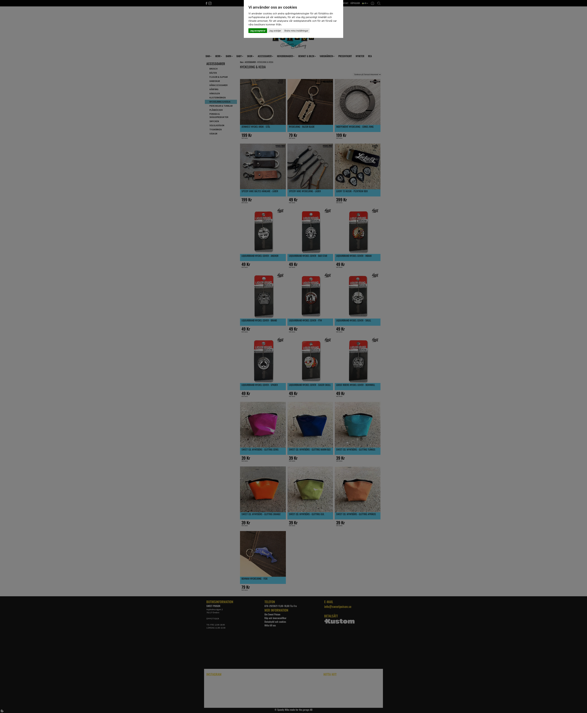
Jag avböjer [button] (275, 30)
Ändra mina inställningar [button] (296, 30)
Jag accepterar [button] (258, 30)
